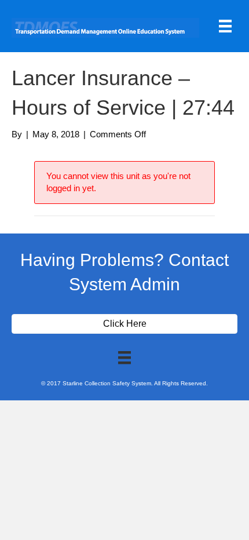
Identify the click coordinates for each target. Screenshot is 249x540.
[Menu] (225, 26)
